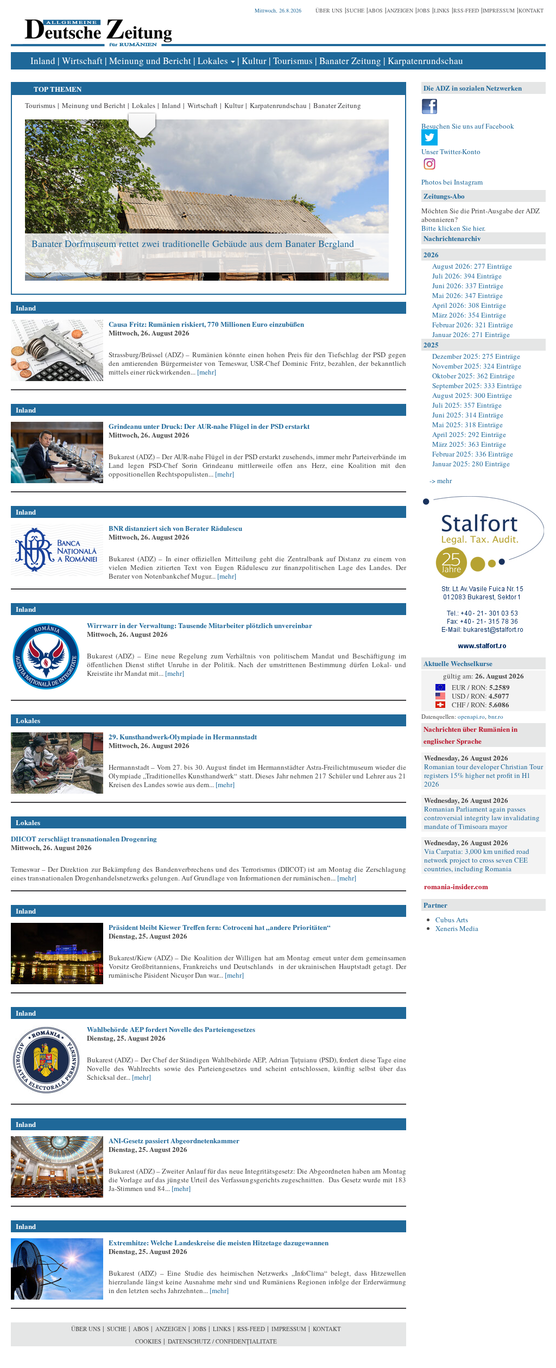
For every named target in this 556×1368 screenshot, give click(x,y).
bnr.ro (495, 716)
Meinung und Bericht (150, 60)
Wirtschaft (82, 60)
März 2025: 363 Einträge (469, 444)
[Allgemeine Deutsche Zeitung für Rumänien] (96, 25)
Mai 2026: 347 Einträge (467, 295)
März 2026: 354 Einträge (469, 315)
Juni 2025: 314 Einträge (467, 414)
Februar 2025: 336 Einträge (472, 453)
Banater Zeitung (350, 60)
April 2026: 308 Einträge (469, 305)
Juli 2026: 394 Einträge (467, 275)
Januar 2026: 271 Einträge (471, 334)
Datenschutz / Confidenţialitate (222, 1341)
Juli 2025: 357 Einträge (467, 405)
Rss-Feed (466, 10)
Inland (42, 60)
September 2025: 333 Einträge (477, 385)
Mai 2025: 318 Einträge (467, 424)
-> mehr (440, 480)
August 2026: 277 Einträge (472, 266)
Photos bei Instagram (452, 182)
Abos (375, 10)
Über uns (329, 10)
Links (442, 10)
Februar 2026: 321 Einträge (472, 324)
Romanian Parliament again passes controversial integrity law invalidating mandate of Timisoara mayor (482, 817)
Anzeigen (400, 10)
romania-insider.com (456, 886)
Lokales (213, 60)
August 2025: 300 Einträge (472, 395)
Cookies (148, 1341)
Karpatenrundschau (425, 60)
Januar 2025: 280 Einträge (471, 463)
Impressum (499, 10)
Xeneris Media (456, 928)
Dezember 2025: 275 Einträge (476, 356)
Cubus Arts (451, 919)
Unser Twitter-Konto (451, 151)
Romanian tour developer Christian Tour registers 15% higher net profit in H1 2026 (483, 775)
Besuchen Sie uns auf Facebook (467, 126)
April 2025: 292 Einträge (469, 434)
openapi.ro (471, 716)
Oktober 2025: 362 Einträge (473, 375)
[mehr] (205, 372)
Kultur (254, 60)
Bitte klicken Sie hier (452, 228)
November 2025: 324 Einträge (476, 366)
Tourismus (293, 60)
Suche (355, 10)
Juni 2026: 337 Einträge (467, 285)
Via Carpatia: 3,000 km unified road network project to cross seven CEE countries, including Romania (476, 859)
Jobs (423, 10)
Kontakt (531, 10)
